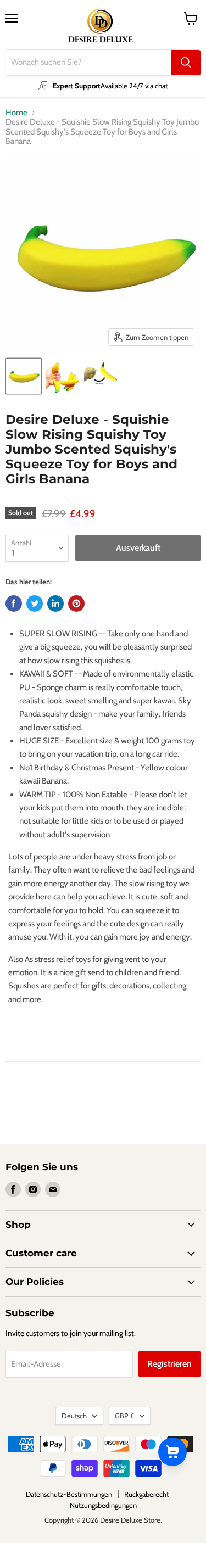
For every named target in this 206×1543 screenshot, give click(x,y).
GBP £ (124, 1415)
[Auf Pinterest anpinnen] (76, 603)
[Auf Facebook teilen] (13, 603)
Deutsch (74, 1415)
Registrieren (169, 1363)
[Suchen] (186, 62)
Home (16, 113)
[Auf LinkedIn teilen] (55, 603)
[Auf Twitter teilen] (34, 603)
